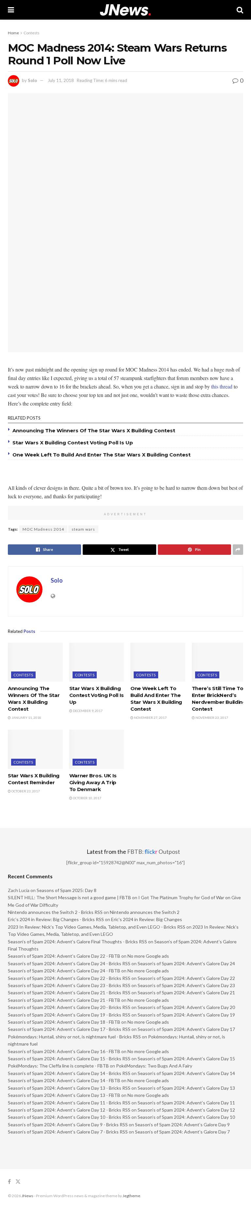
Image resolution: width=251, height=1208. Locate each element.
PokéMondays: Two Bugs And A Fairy (154, 1065)
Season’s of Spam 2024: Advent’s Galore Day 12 (186, 1110)
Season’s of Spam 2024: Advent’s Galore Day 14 (186, 1073)
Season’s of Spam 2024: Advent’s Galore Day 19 (186, 1015)
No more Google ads (148, 956)
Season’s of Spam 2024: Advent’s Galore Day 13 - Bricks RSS (69, 1088)
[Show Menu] (11, 10)
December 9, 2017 (87, 711)
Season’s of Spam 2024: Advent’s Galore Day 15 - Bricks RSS (69, 1058)
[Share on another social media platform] (238, 549)
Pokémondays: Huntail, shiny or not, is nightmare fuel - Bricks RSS (74, 1036)
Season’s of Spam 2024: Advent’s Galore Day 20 (186, 1007)
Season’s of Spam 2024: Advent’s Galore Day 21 (186, 992)
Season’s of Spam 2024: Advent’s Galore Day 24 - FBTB (64, 970)
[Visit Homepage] (125, 10)
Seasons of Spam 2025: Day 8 (66, 890)
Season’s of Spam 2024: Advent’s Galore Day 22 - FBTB (64, 956)
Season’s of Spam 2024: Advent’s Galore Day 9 (182, 1124)
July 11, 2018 (61, 80)
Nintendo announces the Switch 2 (144, 912)
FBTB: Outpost (153, 851)
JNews (27, 1195)
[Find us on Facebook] (9, 1181)
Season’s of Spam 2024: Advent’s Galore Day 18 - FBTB (64, 1022)
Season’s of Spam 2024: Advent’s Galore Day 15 (186, 1058)
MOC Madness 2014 (43, 529)
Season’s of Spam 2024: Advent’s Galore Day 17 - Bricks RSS (69, 1029)
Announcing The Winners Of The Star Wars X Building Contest (93, 430)
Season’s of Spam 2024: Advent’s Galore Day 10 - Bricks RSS (69, 1117)
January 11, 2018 (26, 718)
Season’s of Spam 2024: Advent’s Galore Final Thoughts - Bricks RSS (77, 941)
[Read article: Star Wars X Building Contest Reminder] (35, 749)
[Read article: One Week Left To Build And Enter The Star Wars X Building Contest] (157, 662)
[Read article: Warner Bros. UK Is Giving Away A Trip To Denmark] (96, 749)
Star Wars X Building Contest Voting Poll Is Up (72, 442)
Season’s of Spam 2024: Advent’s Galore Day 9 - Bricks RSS (68, 1124)
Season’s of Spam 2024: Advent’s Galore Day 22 (186, 978)
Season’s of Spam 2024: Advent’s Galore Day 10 (186, 1117)
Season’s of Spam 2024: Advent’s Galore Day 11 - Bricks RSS (69, 1102)
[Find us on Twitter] (18, 1181)
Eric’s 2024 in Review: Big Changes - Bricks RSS (56, 919)
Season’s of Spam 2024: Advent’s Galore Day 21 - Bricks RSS (69, 992)
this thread (221, 386)
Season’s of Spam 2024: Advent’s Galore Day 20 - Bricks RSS (69, 1007)
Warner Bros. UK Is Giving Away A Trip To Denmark (93, 782)
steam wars (83, 529)
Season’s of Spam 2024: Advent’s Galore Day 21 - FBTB (64, 1000)
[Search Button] (240, 10)
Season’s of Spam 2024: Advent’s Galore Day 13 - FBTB (64, 1095)
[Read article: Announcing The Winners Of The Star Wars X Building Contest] (35, 662)
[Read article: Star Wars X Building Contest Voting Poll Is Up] (96, 662)
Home (13, 32)
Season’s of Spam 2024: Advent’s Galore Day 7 (182, 1131)
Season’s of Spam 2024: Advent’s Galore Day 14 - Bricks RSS (69, 1073)
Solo (32, 80)
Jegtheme (131, 1195)
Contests (32, 32)
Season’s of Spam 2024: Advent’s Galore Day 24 (186, 963)
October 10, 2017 (86, 798)
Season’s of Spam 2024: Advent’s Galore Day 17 (186, 1029)
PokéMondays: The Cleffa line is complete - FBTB (58, 1065)
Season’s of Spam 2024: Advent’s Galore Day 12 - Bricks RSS (69, 1110)
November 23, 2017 (211, 718)
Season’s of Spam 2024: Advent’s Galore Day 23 (186, 985)
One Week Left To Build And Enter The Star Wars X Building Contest (101, 455)
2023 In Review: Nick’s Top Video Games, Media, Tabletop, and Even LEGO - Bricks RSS (96, 927)
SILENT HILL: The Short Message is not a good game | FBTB (69, 897)
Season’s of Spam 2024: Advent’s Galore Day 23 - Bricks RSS (69, 985)
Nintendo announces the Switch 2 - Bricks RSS (55, 912)
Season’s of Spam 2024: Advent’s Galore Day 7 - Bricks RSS (68, 1131)
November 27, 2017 (150, 718)
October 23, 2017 (25, 791)
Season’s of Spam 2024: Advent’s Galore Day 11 (186, 1102)
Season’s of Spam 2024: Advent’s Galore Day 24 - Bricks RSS (69, 963)
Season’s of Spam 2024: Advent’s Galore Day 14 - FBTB (64, 1080)
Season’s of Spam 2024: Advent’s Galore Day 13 (186, 1088)
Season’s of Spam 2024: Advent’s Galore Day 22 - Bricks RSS (69, 978)
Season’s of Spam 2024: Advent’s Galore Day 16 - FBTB (64, 1051)
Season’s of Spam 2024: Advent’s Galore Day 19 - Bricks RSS (69, 1015)
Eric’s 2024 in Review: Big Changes (146, 919)
